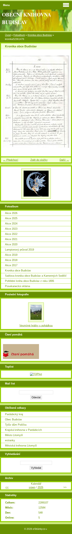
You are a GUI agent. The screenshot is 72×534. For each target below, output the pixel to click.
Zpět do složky (39, 159)
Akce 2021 (11, 239)
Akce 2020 (11, 244)
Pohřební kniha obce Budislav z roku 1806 (29, 280)
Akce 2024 (11, 223)
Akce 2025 (11, 218)
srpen (32, 487)
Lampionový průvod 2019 (19, 249)
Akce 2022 (11, 233)
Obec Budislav (13, 419)
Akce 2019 (11, 254)
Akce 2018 (11, 260)
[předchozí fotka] (7, 101)
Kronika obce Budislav (40, 35)
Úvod (8, 35)
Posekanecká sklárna (17, 286)
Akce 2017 (11, 265)
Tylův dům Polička (15, 424)
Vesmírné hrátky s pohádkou (36, 325)
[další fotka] (64, 101)
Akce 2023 (11, 228)
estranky (10, 440)
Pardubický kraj (14, 414)
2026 (40, 487)
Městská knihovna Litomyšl (21, 445)
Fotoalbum (19, 35)
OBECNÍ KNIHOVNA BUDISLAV (26, 18)
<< (7, 487)
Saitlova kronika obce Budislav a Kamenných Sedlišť (36, 275)
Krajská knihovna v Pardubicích (23, 429)
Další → (64, 159)
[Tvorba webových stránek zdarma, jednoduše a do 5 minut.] (46, 529)
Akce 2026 (11, 213)
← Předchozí (10, 159)
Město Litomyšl (14, 435)
